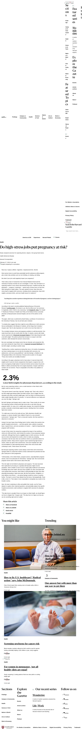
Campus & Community (51, 578)
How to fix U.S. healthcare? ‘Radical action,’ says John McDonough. (58, 558)
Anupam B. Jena (34, 310)
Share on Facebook (11, 504)
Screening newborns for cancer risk (21, 643)
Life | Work (38, 706)
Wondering (75, 31)
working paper (11, 308)
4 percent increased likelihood (33, 344)
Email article (9, 510)
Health (2, 242)
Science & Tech (49, 529)
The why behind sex (55, 534)
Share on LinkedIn (11, 507)
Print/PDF (8, 513)
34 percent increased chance (21, 335)
